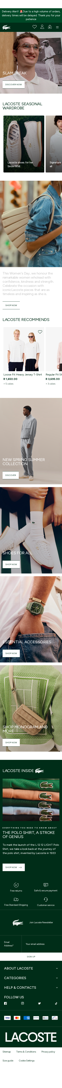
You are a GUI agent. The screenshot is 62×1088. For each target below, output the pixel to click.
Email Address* (9, 944)
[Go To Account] (42, 27)
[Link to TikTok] (56, 1003)
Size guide (8, 1060)
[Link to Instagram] (22, 1003)
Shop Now (11, 305)
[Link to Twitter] (39, 1003)
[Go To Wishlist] (35, 27)
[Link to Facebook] (5, 1003)
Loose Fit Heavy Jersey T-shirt (22, 374)
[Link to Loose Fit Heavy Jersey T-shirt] (23, 349)
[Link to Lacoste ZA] (6, 27)
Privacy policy (48, 1051)
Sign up (31, 956)
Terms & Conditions (26, 1051)
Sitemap (7, 1051)
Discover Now (13, 84)
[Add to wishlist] (40, 332)
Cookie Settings (26, 1060)
